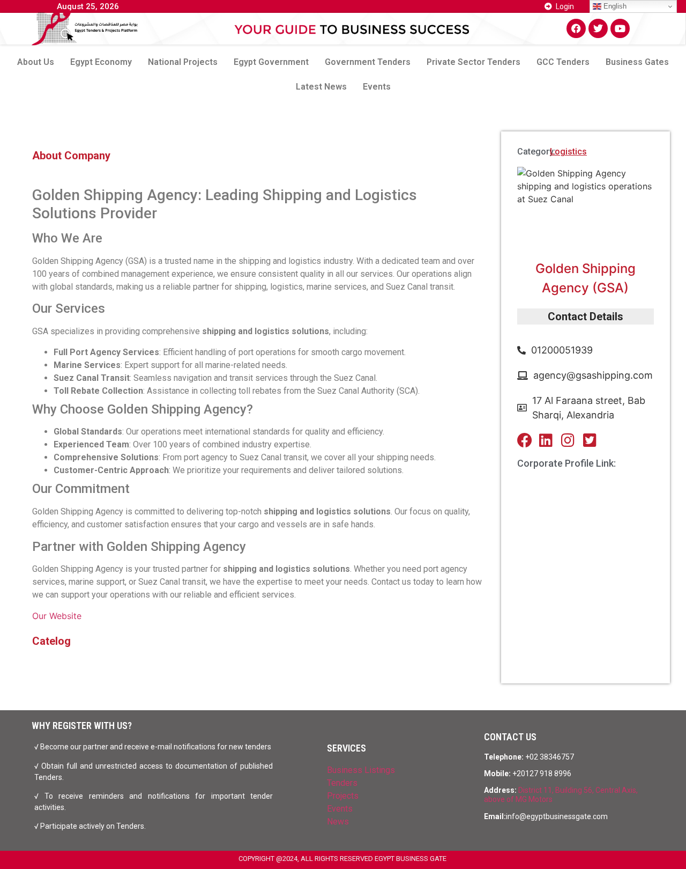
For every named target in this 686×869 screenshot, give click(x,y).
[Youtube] (620, 28)
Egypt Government (271, 62)
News (338, 821)
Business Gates (637, 62)
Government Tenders (368, 62)
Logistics (568, 151)
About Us (35, 62)
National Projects (183, 62)
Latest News (321, 87)
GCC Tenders (563, 62)
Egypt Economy (101, 62)
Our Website (56, 615)
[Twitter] (598, 28)
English (614, 6)
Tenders (342, 783)
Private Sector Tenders (473, 62)
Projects (343, 796)
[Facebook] (576, 28)
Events (377, 87)
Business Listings (361, 770)
